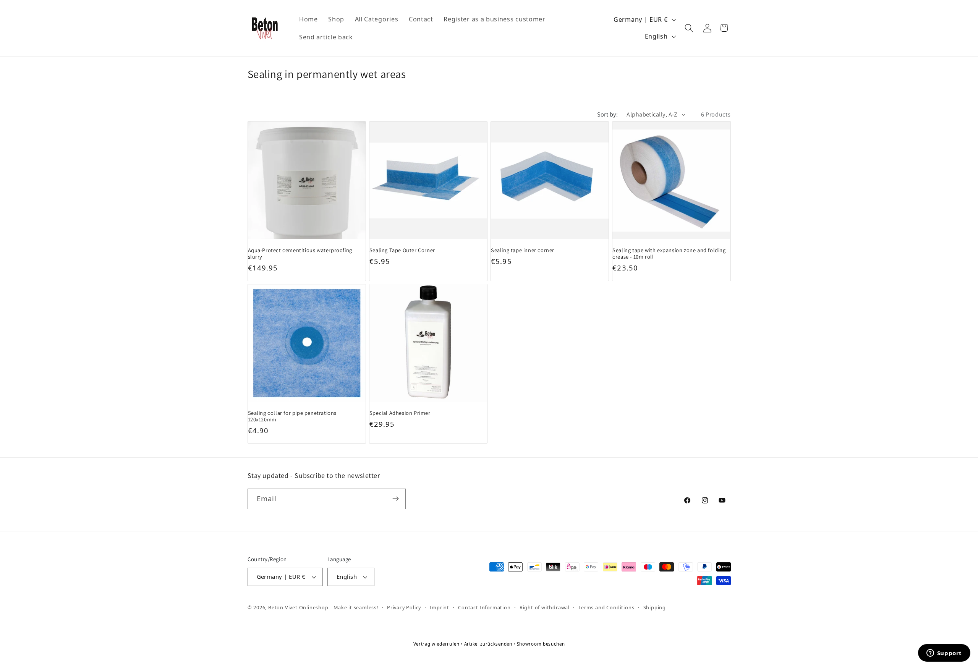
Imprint (439, 607)
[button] (689, 28)
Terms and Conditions (606, 607)
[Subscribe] (395, 499)
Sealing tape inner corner (522, 249)
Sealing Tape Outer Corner (402, 249)
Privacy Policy (404, 607)
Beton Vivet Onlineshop (298, 607)
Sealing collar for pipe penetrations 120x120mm (292, 416)
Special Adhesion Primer (400, 413)
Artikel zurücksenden (489, 644)
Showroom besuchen (541, 644)
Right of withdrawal (545, 607)
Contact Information (484, 607)
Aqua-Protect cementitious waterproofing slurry (300, 253)
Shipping (654, 607)
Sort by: (607, 114)
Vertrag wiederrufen (437, 644)
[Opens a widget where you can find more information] (944, 653)
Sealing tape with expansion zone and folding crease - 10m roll (668, 253)
